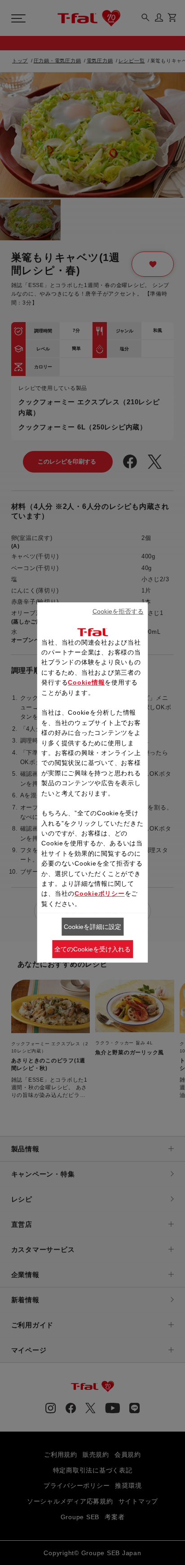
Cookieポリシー (100, 893)
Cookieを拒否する (118, 611)
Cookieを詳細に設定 (92, 926)
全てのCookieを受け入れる (92, 949)
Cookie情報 (86, 682)
